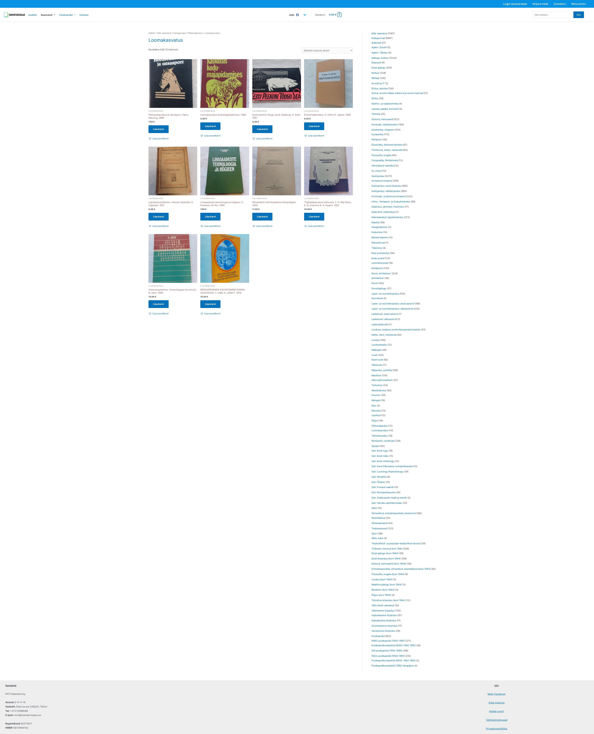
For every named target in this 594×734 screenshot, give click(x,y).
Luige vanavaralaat (515, 4)
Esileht (151, 33)
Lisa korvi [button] (158, 129)
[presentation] (53, 14)
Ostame (84, 14)
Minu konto (578, 4)
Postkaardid (66, 14)
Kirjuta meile (540, 4)
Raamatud (46, 14)
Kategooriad (180, 33)
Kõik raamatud (164, 33)
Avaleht (32, 14)
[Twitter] (304, 14)
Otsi (579, 14)
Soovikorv (560, 4)
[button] (158, 138)
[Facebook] (297, 14)
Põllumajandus (195, 33)
